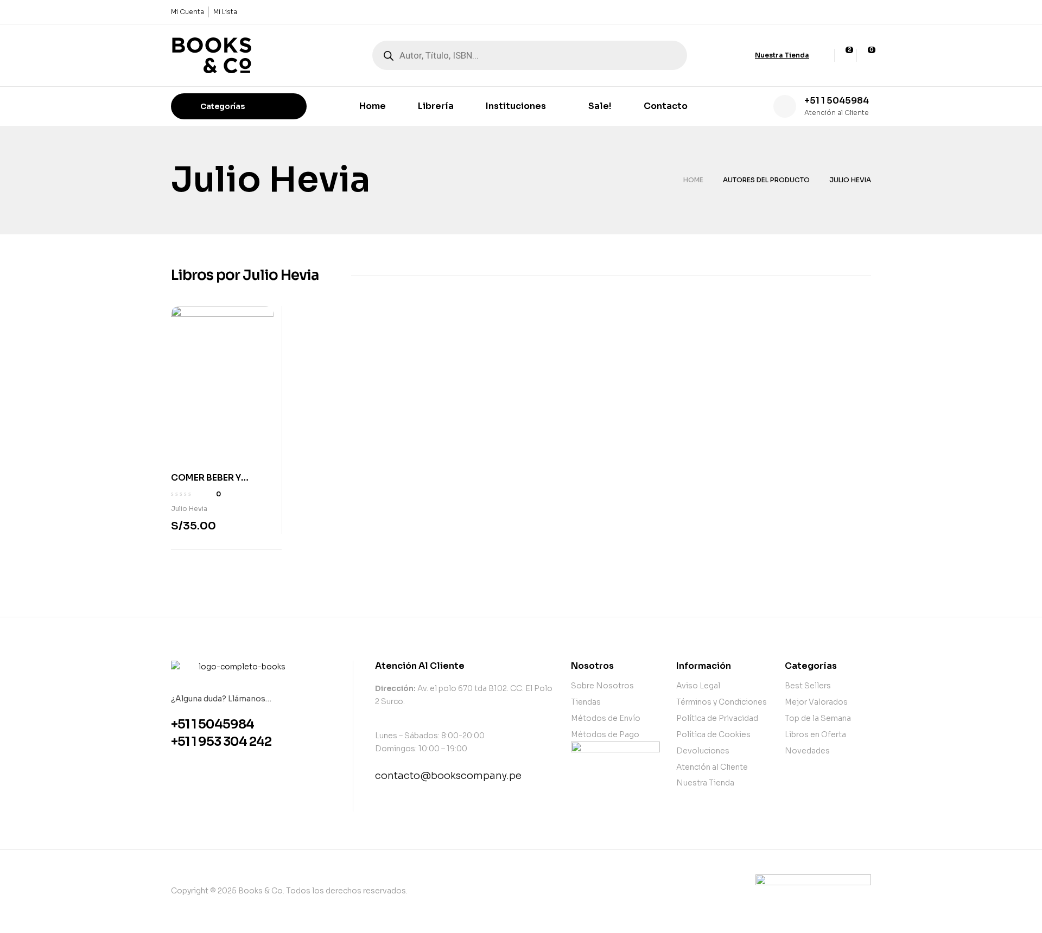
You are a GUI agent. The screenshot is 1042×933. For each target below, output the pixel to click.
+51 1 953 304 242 (221, 742)
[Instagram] (864, 11)
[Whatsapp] (846, 11)
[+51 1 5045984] (784, 106)
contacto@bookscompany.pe (448, 776)
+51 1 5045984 (836, 100)
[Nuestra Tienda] (745, 55)
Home (693, 180)
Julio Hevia (189, 508)
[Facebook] (827, 11)
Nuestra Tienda (782, 55)
